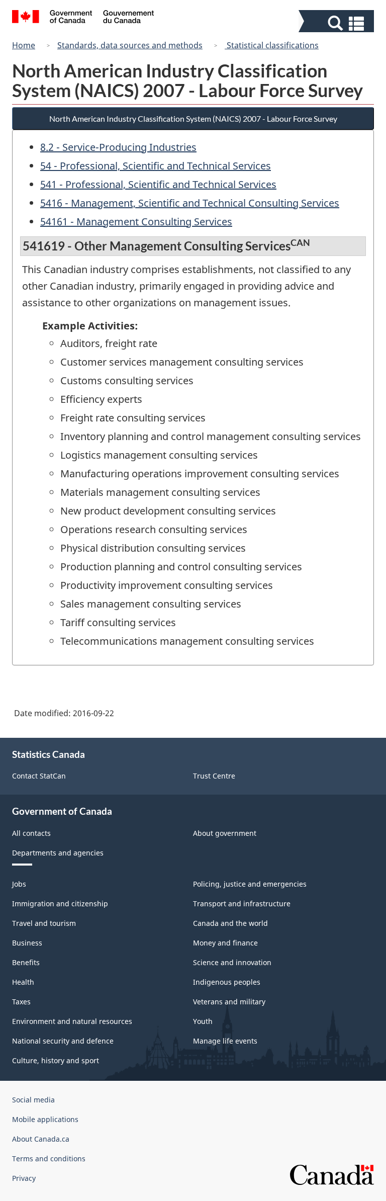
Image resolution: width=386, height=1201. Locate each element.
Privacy (24, 1178)
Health (23, 982)
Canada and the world (230, 923)
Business (27, 943)
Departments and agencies (58, 852)
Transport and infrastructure (242, 903)
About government (224, 833)
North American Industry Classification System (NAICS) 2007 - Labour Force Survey (193, 118)
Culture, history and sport (55, 1060)
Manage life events (225, 1041)
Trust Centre (214, 776)
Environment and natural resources (72, 1021)
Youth (203, 1021)
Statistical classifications (272, 45)
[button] (337, 23)
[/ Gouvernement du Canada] (83, 18)
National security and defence (63, 1041)
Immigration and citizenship (60, 903)
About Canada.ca (40, 1139)
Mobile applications (45, 1119)
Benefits (26, 962)
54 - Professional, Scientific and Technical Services (155, 166)
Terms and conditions (48, 1158)
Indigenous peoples (226, 982)
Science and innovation (232, 962)
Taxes (21, 1001)
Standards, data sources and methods (130, 45)
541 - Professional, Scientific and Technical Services (158, 184)
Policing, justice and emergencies (250, 884)
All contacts (31, 833)
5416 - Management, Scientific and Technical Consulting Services (189, 203)
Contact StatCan (39, 776)
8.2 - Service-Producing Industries (118, 147)
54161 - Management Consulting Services (136, 221)
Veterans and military (229, 1001)
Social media (33, 1099)
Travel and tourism (44, 923)
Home (23, 45)
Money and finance (225, 943)
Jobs (19, 884)
